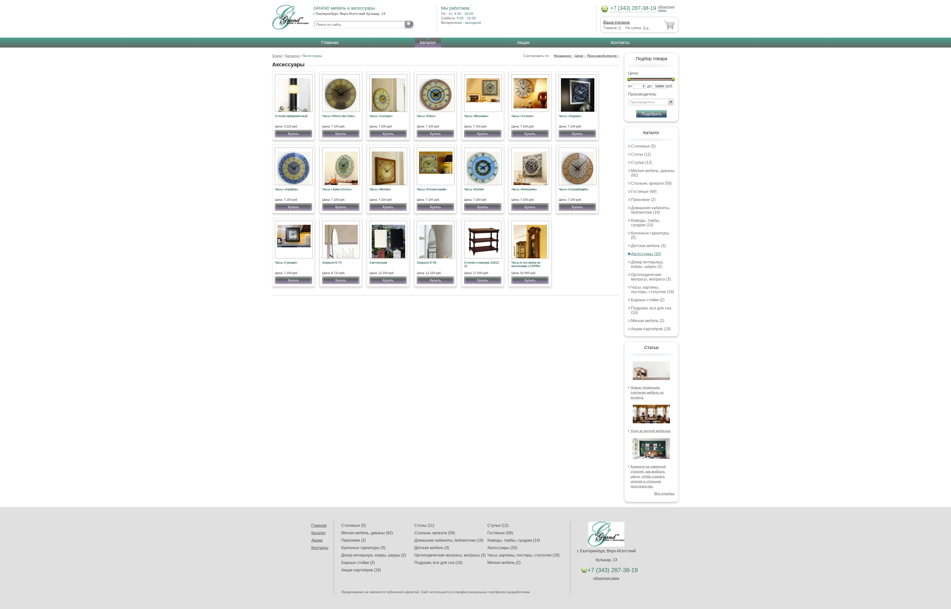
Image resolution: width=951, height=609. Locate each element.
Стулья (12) (641, 162)
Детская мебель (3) (648, 246)
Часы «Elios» (426, 116)
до (649, 86)
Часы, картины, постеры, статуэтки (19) (652, 289)
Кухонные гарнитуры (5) (363, 548)
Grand (277, 56)
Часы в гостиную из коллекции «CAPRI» (526, 264)
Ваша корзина (616, 22)
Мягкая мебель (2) (647, 321)
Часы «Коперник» (524, 189)
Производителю (603, 56)
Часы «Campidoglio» (573, 189)
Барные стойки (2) (647, 300)
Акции (523, 42)
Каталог (428, 42)
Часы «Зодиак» (570, 116)
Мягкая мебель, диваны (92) (367, 533)
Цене (580, 56)
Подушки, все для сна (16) (438, 562)
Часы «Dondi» (474, 189)
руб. (669, 86)
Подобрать (651, 114)
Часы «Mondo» (380, 189)
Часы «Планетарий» (432, 189)
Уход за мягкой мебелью (651, 431)
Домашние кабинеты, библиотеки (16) (650, 210)
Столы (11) (641, 154)
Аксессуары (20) (646, 254)
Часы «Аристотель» (337, 189)
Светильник (378, 262)
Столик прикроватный (291, 116)
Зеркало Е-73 (332, 262)
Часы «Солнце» (381, 116)
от (630, 86)
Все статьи (664, 493)
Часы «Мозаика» (476, 116)
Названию (564, 56)
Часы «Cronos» (522, 116)
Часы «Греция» (286, 262)
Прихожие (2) (643, 200)
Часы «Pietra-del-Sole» (338, 116)
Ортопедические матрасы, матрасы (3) (651, 277)
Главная (330, 42)
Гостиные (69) (644, 191)
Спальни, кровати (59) (651, 183)
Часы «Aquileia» (286, 189)
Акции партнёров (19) (651, 329)
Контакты (620, 42)
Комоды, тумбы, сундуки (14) (645, 222)
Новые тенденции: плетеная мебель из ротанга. (647, 392)
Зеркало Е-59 (426, 262)
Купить (293, 134)
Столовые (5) (643, 146)
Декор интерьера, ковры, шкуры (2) (647, 264)
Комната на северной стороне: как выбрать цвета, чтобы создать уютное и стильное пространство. (648, 476)
